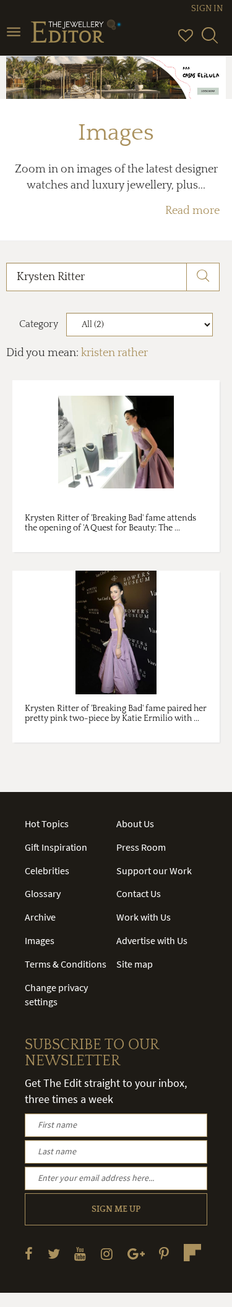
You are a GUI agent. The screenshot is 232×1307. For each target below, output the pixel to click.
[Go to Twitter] (54, 1253)
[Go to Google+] (136, 1253)
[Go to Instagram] (107, 1253)
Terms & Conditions (65, 964)
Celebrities (47, 870)
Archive (40, 917)
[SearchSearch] (210, 41)
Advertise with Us (151, 940)
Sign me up (116, 1209)
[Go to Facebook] (29, 1253)
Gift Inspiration (56, 847)
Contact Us (138, 893)
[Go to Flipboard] (192, 1252)
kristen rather (114, 353)
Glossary (43, 893)
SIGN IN (207, 9)
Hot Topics (47, 823)
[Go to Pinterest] (164, 1253)
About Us (135, 823)
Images (39, 940)
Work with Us (143, 917)
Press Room (141, 847)
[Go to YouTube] (80, 1253)
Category (38, 324)
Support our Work (154, 870)
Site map (134, 964)
